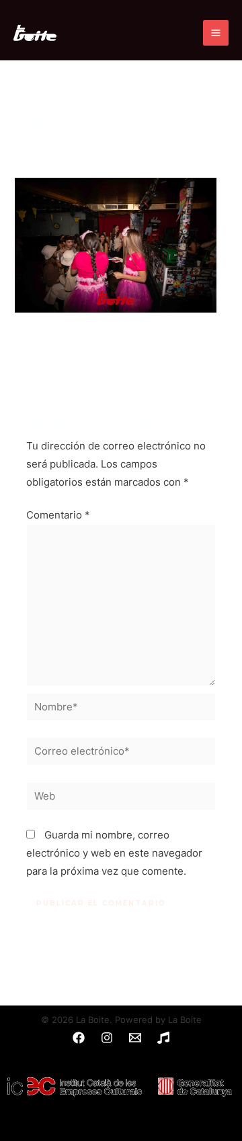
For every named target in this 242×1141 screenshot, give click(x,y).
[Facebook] (79, 1038)
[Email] (135, 1038)
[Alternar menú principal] (216, 33)
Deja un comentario (61, 147)
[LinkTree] (163, 1038)
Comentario (58, 515)
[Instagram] (107, 1038)
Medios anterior (121, 353)
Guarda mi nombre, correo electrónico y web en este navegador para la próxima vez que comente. (114, 853)
